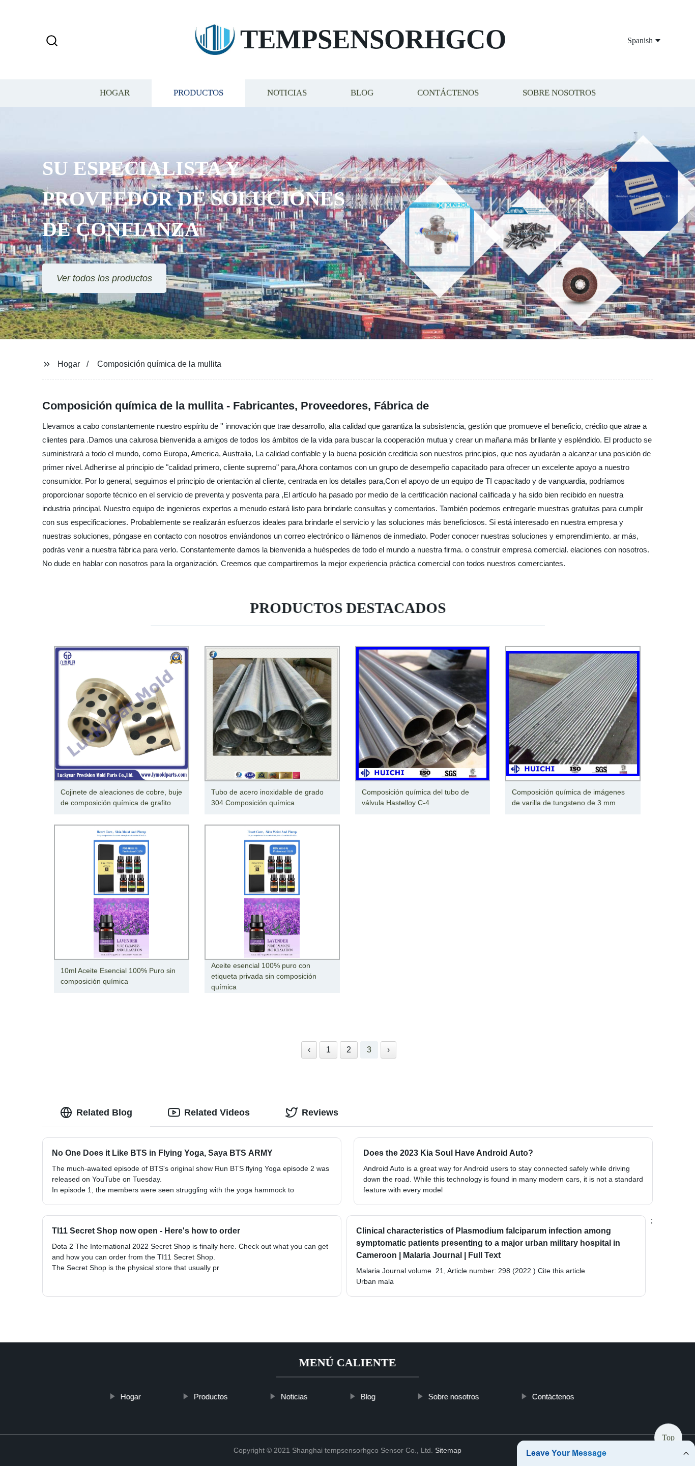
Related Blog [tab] (104, 1112)
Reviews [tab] (320, 1112)
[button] (52, 41)
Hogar (115, 93)
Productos (198, 93)
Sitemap (448, 1450)
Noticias (287, 93)
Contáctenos (448, 93)
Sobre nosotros (559, 93)
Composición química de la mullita (159, 364)
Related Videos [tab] (217, 1112)
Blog (362, 93)
